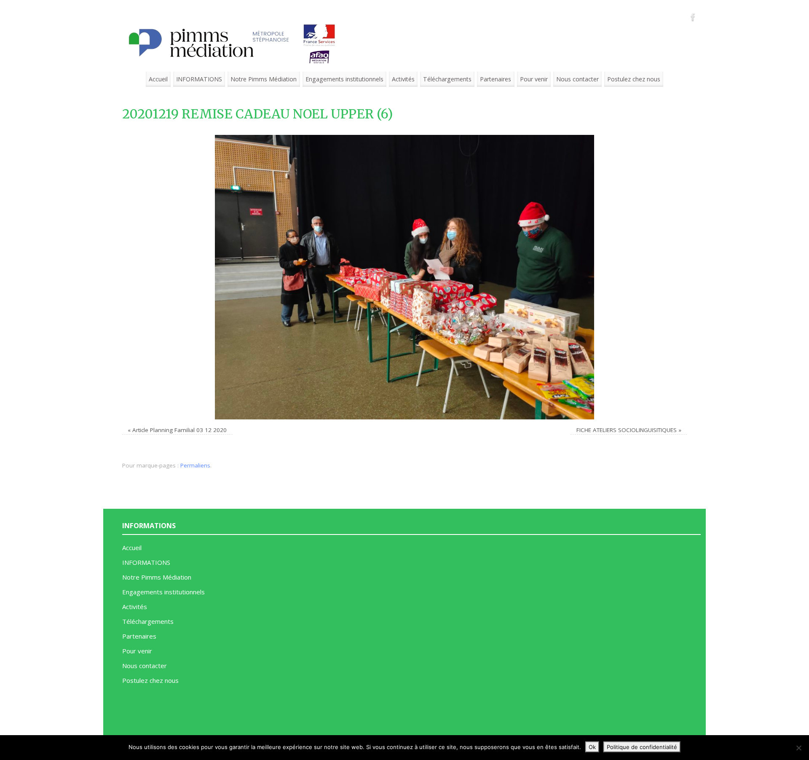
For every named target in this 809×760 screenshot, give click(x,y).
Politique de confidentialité (642, 747)
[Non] (798, 748)
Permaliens (195, 465)
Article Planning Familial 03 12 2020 (179, 430)
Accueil (158, 79)
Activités (403, 79)
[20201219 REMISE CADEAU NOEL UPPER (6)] (404, 277)
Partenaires (495, 79)
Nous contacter (577, 79)
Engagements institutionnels (344, 79)
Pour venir (534, 79)
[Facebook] (693, 17)
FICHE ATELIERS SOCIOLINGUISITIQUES (626, 430)
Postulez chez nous (633, 79)
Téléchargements (447, 79)
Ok (592, 747)
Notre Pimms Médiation (263, 79)
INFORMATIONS (199, 79)
